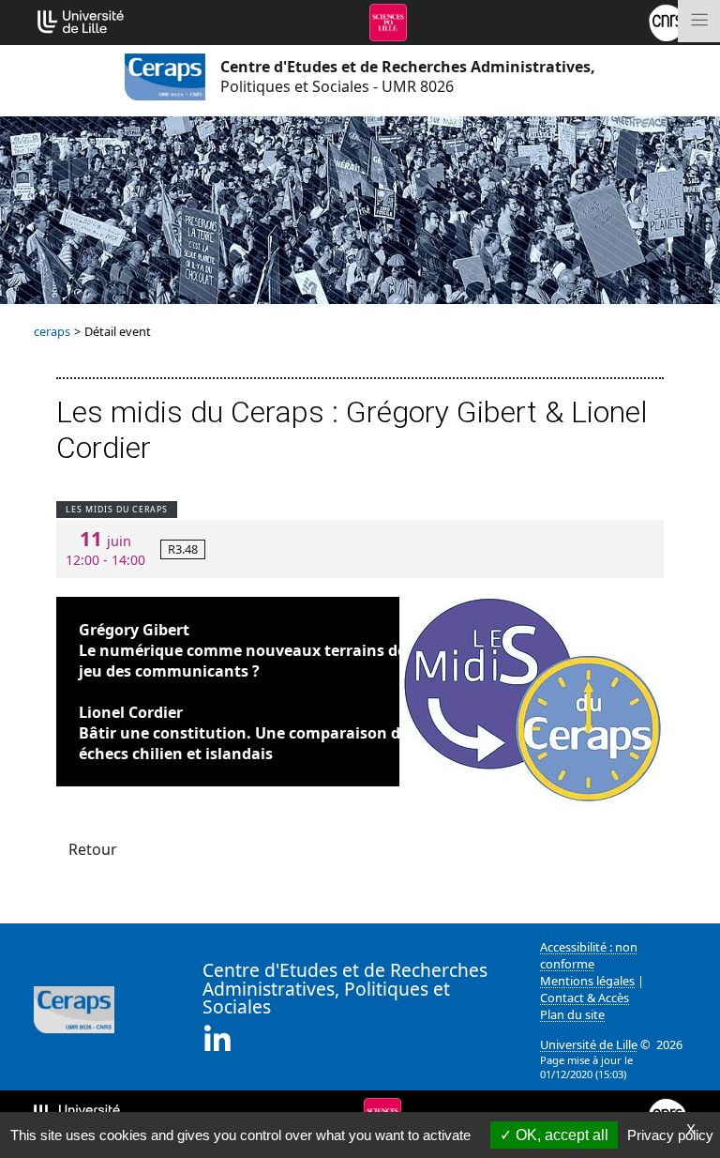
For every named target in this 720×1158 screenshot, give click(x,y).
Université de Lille (589, 1044)
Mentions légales (587, 980)
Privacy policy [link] (670, 1135)
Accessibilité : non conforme (589, 955)
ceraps (52, 331)
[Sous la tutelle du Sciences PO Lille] (388, 20)
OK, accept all (560, 1135)
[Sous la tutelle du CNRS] (667, 20)
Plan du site (572, 1014)
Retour (92, 849)
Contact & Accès (584, 997)
